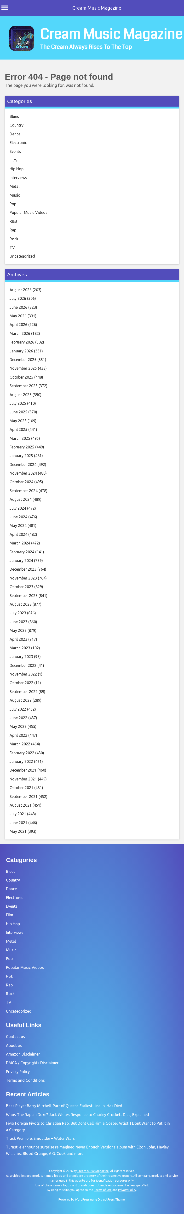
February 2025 (22, 447)
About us (14, 1045)
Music (15, 195)
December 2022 (23, 665)
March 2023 (20, 648)
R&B (13, 221)
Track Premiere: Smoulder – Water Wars (40, 1138)
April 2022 (18, 735)
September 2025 (24, 386)
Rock (14, 239)
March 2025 (20, 438)
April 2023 (18, 639)
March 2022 (20, 744)
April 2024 (18, 534)
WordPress (82, 1199)
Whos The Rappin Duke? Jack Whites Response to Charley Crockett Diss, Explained (77, 1114)
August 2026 (21, 290)
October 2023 (21, 587)
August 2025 (21, 395)
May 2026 (18, 316)
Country (16, 125)
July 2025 (18, 403)
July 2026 (18, 298)
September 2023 (24, 595)
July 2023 (18, 613)
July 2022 (18, 709)
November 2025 (23, 368)
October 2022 (21, 683)
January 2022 (21, 761)
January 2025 (21, 455)
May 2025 (18, 421)
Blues (14, 116)
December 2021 (23, 770)
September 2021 (24, 796)
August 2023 (21, 604)
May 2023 (18, 630)
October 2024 (21, 482)
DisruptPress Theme (111, 1199)
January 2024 (21, 560)
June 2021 (18, 823)
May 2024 (18, 525)
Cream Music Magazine (96, 8)
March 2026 (20, 333)
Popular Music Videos (28, 212)
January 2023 (21, 656)
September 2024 (24, 491)
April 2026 (18, 324)
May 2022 (18, 726)
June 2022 (18, 718)
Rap (13, 230)
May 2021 (18, 831)
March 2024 (20, 543)
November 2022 (23, 674)
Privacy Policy (18, 1071)
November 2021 (23, 779)
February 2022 (22, 753)
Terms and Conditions (25, 1080)
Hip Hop (16, 169)
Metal (14, 186)
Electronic (18, 142)
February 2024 (22, 552)
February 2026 (22, 342)
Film (13, 160)
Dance (15, 134)
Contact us (15, 1036)
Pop (13, 204)
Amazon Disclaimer (23, 1054)
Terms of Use (103, 1189)
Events (15, 151)
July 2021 (18, 814)
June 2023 (18, 622)
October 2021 (21, 787)
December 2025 (23, 359)
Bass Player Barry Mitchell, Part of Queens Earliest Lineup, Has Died (64, 1106)
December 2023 (23, 569)
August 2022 (21, 700)
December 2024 (23, 464)
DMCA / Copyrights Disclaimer (32, 1063)
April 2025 (18, 429)
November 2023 (23, 578)
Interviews (18, 177)
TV (12, 247)
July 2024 (18, 508)
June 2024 (18, 517)
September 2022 (24, 691)
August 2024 (21, 499)
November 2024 (23, 473)
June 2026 (18, 307)
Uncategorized (22, 256)
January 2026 (21, 351)
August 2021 (21, 805)
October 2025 (21, 377)
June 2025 (18, 412)
